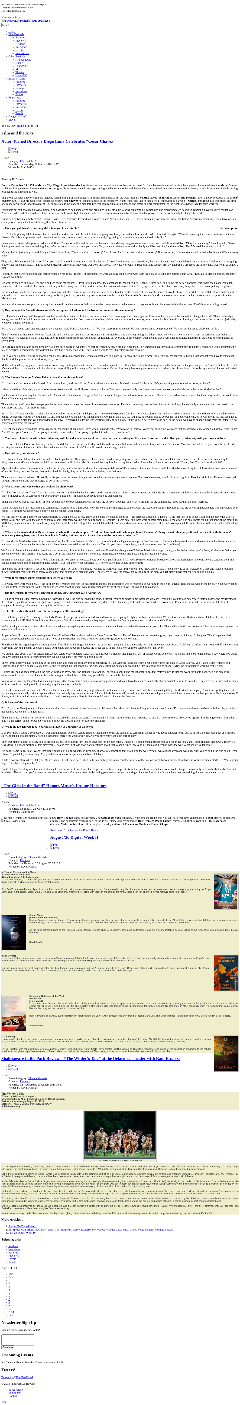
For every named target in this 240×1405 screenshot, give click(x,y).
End (10, 1315)
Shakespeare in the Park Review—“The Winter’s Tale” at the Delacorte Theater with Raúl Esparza (90, 1058)
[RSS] (46, 20)
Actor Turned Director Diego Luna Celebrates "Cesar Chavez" (58, 141)
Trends (19, 113)
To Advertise (15, 1389)
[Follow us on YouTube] (35, 20)
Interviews (21, 46)
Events (19, 50)
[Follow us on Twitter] (22, 20)
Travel (11, 119)
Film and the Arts (29, 161)
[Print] (12, 148)
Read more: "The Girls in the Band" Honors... (75, 830)
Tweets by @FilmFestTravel (17, 1377)
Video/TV (21, 75)
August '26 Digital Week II (74, 837)
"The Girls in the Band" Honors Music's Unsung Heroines (53, 785)
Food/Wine (21, 65)
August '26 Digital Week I (22, 1226)
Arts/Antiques (23, 59)
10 (9, 1308)
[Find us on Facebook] (9, 20)
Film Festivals (16, 34)
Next (11, 1311)
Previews (20, 40)
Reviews (20, 43)
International (22, 53)
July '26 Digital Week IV (22, 1232)
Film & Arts (15, 97)
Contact (12, 1395)
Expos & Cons (16, 78)
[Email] (13, 151)
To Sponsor (14, 1392)
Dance (19, 62)
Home (11, 31)
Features (20, 37)
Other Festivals (16, 56)
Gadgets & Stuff (17, 116)
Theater (19, 72)
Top (3, 1401)
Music (18, 69)
